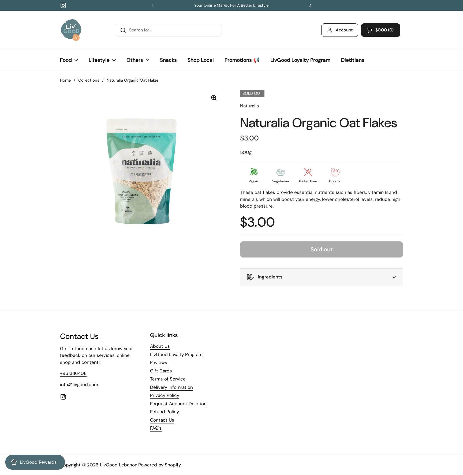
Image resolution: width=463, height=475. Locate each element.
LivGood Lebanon (118, 465)
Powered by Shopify (159, 465)
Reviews (158, 362)
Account (344, 30)
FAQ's (156, 428)
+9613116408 (73, 373)
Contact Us (162, 420)
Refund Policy (164, 412)
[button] (380, 30)
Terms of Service (168, 379)
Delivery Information (171, 387)
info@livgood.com (79, 384)
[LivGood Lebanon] (71, 30)
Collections (88, 80)
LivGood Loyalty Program (176, 354)
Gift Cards (161, 371)
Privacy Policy (164, 395)
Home (65, 80)
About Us (160, 346)
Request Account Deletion (178, 404)
